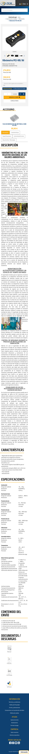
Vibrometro (21, 19)
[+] (23, 94)
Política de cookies (14, 713)
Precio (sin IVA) (7, 72)
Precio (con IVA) (7, 79)
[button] (5, 56)
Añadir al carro (14, 97)
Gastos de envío (14, 720)
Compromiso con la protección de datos (14, 710)
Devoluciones (14, 723)
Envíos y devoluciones (14, 708)
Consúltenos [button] (14, 101)
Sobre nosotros (14, 732)
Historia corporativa (14, 735)
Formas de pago (14, 725)
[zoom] (14, 52)
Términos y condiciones (14, 702)
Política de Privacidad (14, 705)
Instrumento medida (11, 19)
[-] (20, 94)
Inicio (19, 17)
